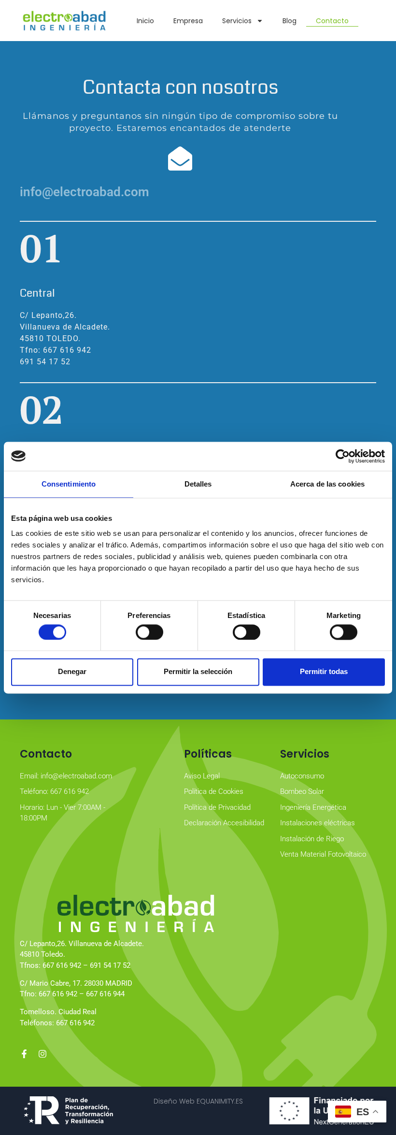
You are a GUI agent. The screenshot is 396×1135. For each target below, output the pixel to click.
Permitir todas (324, 672)
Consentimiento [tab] (69, 484)
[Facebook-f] (24, 1053)
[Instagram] (42, 1053)
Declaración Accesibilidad (224, 823)
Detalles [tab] (198, 484)
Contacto (332, 21)
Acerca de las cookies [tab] (327, 484)
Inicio (145, 21)
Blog (290, 21)
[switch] (149, 632)
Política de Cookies (213, 791)
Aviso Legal (202, 776)
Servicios (237, 21)
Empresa (188, 21)
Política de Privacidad (217, 807)
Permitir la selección (198, 672)
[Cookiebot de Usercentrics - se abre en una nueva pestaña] (342, 456)
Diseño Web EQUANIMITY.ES (198, 1101)
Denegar (72, 672)
